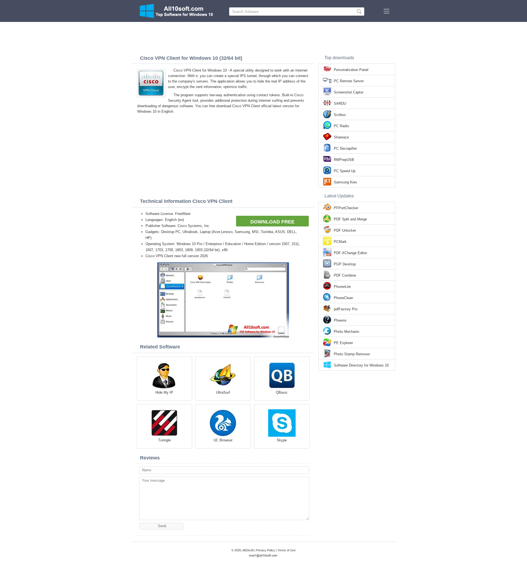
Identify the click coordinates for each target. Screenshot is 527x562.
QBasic (282, 392)
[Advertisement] (263, 37)
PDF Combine (345, 275)
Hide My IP (164, 392)
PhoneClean (343, 298)
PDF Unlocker (345, 230)
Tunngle (164, 440)
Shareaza (341, 137)
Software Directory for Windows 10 (361, 365)
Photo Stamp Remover (352, 354)
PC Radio (341, 126)
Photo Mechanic (347, 332)
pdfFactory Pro (345, 309)
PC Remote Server (349, 81)
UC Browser (223, 440)
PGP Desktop (345, 264)
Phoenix (340, 320)
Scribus (340, 115)
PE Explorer (343, 343)
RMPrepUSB (344, 160)
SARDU (340, 103)
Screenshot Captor (348, 92)
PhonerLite (342, 287)
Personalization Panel (351, 70)
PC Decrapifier (345, 148)
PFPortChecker (346, 208)
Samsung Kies (345, 182)
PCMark (340, 242)
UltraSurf (223, 392)
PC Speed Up (344, 171)
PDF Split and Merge (350, 219)
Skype (282, 440)
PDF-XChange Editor (350, 253)
